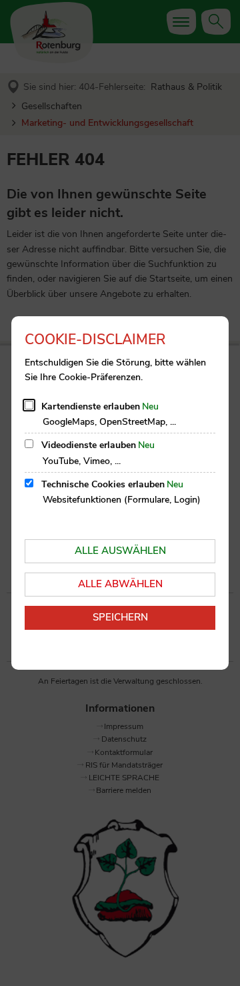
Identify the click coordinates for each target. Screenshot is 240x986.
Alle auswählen (120, 550)
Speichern (120, 617)
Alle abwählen (120, 584)
